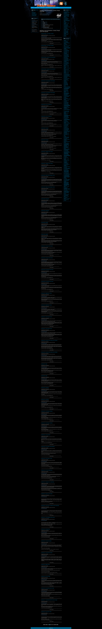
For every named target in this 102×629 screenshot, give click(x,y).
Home (32, 11)
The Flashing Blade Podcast (67, 87)
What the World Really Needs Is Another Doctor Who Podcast (66, 185)
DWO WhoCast (65, 82)
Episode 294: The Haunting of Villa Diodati (48, 92)
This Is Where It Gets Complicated (66, 162)
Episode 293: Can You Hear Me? (46, 104)
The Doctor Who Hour (66, 73)
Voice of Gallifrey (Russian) (67, 179)
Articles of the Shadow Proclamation (66, 53)
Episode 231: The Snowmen (45, 434)
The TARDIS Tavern (66, 157)
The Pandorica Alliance (66, 129)
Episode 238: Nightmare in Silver (46, 293)
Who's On (65, 193)
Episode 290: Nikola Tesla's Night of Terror (48, 175)
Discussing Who (66, 64)
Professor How (65, 138)
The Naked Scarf (66, 118)
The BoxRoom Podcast (66, 56)
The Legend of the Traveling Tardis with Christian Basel (67, 105)
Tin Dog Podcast (66, 28)
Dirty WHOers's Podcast (66, 63)
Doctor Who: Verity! (66, 31)
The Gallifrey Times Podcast (67, 95)
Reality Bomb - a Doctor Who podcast (66, 145)
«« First (44, 624)
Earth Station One (66, 83)
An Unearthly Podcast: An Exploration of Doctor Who (67, 176)
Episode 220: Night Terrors (45, 564)
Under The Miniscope (66, 173)
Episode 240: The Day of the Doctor (47, 257)
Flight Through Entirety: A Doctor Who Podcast (66, 88)
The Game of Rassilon (66, 96)
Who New (65, 35)
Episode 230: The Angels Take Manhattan (48, 446)
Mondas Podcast (66, 114)
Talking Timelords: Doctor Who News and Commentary (67, 155)
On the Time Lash (66, 125)
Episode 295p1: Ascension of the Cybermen (48, 57)
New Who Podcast (66, 121)
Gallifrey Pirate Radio (66, 92)
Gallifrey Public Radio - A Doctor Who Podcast (66, 93)
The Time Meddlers (66, 163)
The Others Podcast (66, 127)
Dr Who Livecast (66, 79)
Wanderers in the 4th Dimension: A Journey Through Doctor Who (66, 183)
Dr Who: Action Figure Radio (67, 47)
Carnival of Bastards (66, 58)
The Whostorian (65, 197)
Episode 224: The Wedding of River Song (48, 517)
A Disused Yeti (65, 44)
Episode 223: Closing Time (45, 529)
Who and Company (66, 34)
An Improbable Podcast (66, 50)
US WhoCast (65, 178)
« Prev (46, 624)
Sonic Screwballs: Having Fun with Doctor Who (67, 149)
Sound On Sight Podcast (66, 151)
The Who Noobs (66, 190)
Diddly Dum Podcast (66, 11)
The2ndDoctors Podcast (66, 160)
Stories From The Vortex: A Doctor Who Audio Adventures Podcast (67, 153)
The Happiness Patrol (66, 100)
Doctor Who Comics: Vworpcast (66, 181)
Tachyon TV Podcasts (66, 154)
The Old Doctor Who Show (67, 123)
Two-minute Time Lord (66, 172)
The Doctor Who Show (66, 15)
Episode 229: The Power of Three (46, 458)
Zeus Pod (65, 200)
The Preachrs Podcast (66, 137)
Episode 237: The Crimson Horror (46, 316)
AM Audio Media (66, 49)
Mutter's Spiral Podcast (66, 117)
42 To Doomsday (66, 41)
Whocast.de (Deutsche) (66, 194)
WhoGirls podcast (66, 195)
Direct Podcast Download (44, 36)
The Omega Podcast (66, 124)
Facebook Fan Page (34, 15)
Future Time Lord (66, 89)
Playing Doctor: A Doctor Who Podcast (66, 132)
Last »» (57, 624)
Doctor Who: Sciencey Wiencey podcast (66, 146)
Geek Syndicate (65, 17)
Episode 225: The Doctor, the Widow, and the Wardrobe (50, 505)
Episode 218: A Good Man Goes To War (47, 588)
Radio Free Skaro (66, 24)
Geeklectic (65, 97)
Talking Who (65, 156)
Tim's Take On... (65, 27)
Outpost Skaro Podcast (66, 128)
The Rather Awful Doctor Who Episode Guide (66, 144)
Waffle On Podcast (66, 32)
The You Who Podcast (66, 199)
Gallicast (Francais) (66, 90)
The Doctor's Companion (66, 78)
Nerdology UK (65, 120)
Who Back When (66, 187)
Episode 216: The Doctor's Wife (46, 611)
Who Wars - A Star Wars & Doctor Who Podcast (67, 191)
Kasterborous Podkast (66, 104)
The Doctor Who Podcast (66, 14)
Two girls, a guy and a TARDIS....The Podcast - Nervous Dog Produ (66, 171)
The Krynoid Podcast (66, 18)
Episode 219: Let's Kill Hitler (45, 576)
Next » (55, 624)
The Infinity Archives (66, 103)
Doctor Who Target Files (66, 75)
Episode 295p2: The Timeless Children (47, 33)
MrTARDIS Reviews (66, 116)
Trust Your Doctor (66, 169)
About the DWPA (34, 12)
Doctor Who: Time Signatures (66, 165)
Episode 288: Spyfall (44, 222)
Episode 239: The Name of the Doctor (47, 269)
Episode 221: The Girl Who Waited (46, 552)
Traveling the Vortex (66, 30)
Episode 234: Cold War (45, 387)
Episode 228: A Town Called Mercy (46, 470)
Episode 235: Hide (44, 375)
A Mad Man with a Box (66, 46)
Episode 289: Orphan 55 (45, 198)
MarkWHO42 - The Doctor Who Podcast (67, 107)
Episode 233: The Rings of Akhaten (47, 411)
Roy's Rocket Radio (66, 25)
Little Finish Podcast (66, 106)
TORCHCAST (65, 167)
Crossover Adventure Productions (66, 60)
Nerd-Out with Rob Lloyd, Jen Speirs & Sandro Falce (67, 119)
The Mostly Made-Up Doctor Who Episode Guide (67, 115)
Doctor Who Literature (66, 13)
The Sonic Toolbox (66, 150)
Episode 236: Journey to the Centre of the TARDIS (49, 340)
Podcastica (65, 22)
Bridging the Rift (65, 57)
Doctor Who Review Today (67, 74)
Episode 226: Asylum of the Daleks (46, 493)
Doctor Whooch (65, 77)
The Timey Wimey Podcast (67, 166)
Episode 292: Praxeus (44, 139)
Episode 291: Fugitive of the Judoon (47, 151)
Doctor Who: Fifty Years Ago (67, 86)
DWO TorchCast (65, 81)
